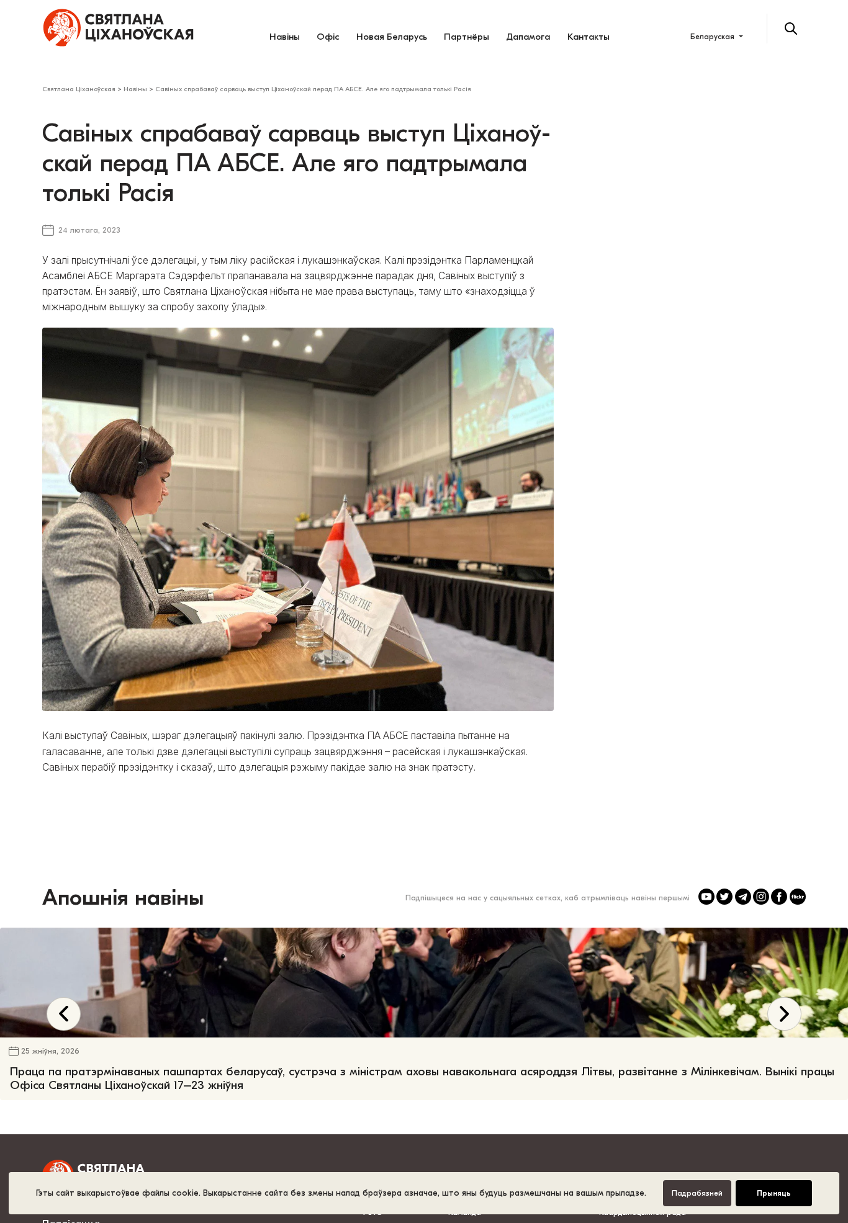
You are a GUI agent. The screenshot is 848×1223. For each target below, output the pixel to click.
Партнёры (466, 36)
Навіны (284, 36)
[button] (784, 1062)
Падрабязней (697, 1193)
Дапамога (528, 36)
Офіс (328, 36)
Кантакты (588, 36)
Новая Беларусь (391, 36)
